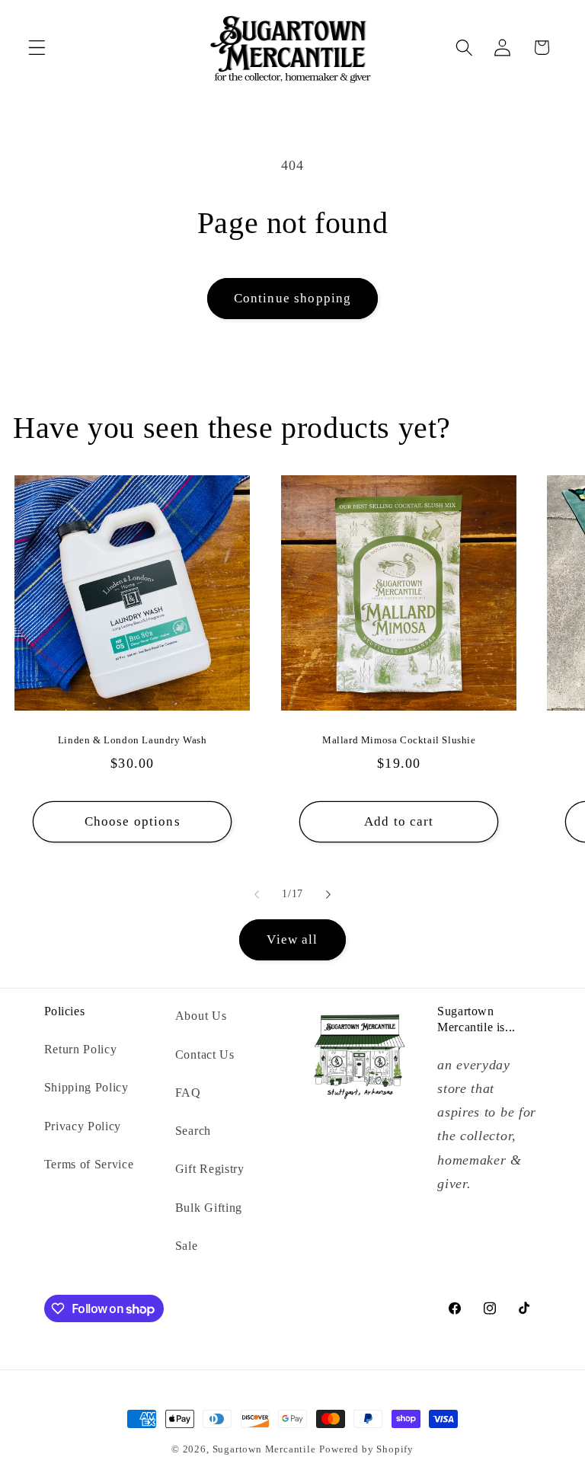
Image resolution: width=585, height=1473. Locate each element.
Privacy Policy (83, 1126)
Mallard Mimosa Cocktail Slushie (399, 740)
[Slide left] (256, 894)
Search (193, 1130)
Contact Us (205, 1054)
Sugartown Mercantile (264, 1449)
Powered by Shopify (366, 1449)
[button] (37, 47)
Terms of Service (89, 1164)
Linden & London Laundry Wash (132, 740)
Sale (186, 1245)
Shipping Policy (86, 1087)
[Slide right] (328, 894)
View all (292, 939)
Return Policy (80, 1049)
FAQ (188, 1092)
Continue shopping (293, 298)
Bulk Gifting (208, 1207)
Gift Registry (210, 1168)
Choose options (133, 821)
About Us (201, 1015)
